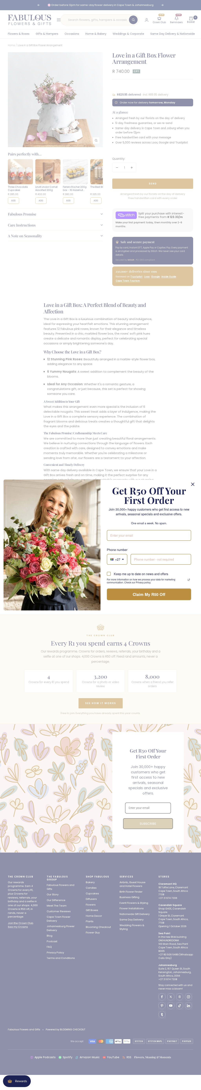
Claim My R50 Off (149, 594)
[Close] (192, 484)
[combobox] (117, 559)
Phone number (117, 549)
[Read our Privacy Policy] (188, 579)
